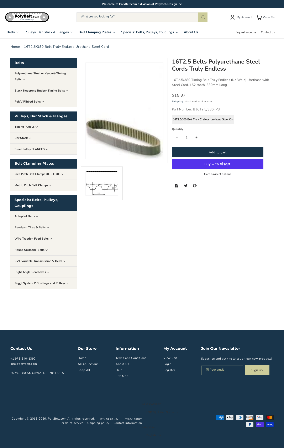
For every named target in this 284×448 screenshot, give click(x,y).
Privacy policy (132, 419)
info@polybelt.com (23, 364)
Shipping (177, 101)
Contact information (128, 423)
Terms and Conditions (131, 358)
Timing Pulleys (25, 127)
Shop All (84, 370)
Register (169, 370)
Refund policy (108, 419)
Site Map (122, 376)
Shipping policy (98, 423)
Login (167, 364)
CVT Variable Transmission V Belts (39, 261)
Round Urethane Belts (30, 250)
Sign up (257, 370)
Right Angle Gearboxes (31, 272)
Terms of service (71, 423)
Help (119, 370)
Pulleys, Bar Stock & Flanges (41, 116)
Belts (19, 63)
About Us (122, 364)
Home (15, 46)
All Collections (88, 364)
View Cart (170, 358)
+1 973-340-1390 (23, 359)
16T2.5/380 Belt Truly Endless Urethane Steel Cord (66, 46)
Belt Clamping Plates (34, 163)
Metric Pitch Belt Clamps (32, 185)
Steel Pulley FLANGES (30, 149)
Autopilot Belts (25, 216)
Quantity (178, 129)
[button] (267, 17)
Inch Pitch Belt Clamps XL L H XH (38, 174)
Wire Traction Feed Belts (32, 239)
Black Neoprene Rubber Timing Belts (40, 91)
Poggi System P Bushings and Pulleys (40, 283)
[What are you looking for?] (202, 17)
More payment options (217, 174)
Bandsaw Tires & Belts (31, 227)
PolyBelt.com (57, 419)
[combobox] (142, 17)
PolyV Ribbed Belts (28, 102)
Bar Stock (22, 138)
